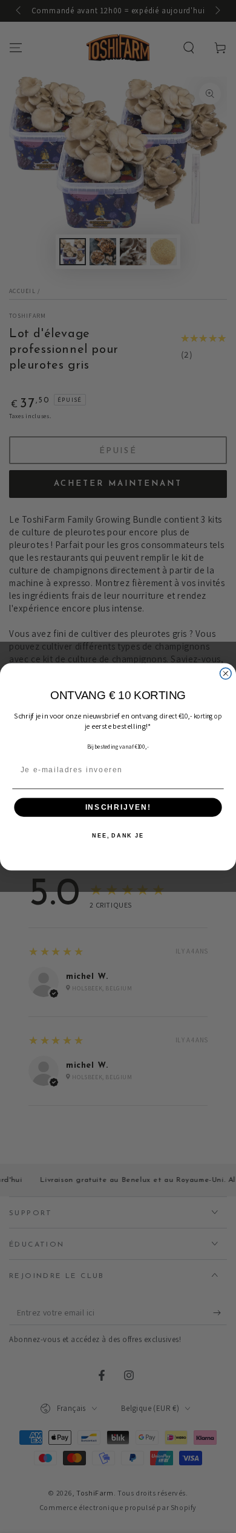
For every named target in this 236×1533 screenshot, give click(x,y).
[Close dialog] (225, 673)
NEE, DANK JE (117, 835)
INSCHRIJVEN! (118, 807)
